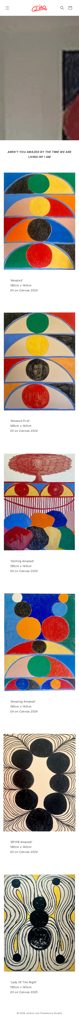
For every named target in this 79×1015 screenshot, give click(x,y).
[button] (7, 8)
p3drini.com (33, 1013)
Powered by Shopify (51, 1013)
